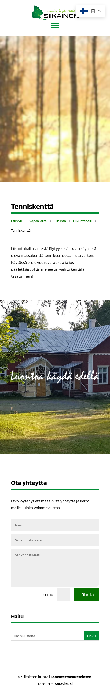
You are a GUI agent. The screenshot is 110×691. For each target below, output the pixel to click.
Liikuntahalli (82, 221)
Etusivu (16, 221)
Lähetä (86, 595)
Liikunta (60, 221)
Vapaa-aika (38, 221)
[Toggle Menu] (55, 25)
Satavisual (64, 683)
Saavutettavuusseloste (71, 676)
